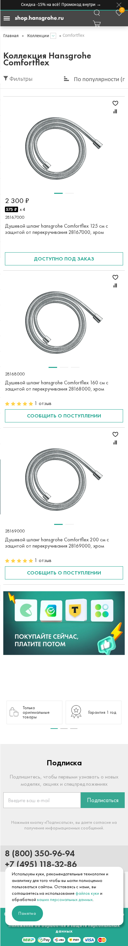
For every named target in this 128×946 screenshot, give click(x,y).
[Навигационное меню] (6, 18)
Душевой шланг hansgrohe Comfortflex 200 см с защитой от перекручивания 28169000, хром (57, 542)
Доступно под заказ (64, 259)
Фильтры (20, 79)
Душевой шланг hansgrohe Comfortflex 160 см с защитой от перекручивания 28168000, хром (56, 385)
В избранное (115, 103)
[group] (34, 712)
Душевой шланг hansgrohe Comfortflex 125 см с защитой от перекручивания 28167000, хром (56, 229)
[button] (54, 728)
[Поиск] (97, 13)
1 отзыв (43, 403)
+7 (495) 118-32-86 (41, 864)
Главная (11, 36)
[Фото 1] (58, 193)
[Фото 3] (75, 367)
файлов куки (87, 893)
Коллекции (38, 36)
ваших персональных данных (65, 899)
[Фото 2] (69, 193)
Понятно (27, 913)
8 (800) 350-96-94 (40, 853)
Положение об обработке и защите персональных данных (64, 928)
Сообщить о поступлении (64, 416)
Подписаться (102, 800)
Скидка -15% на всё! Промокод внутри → (60, 4)
